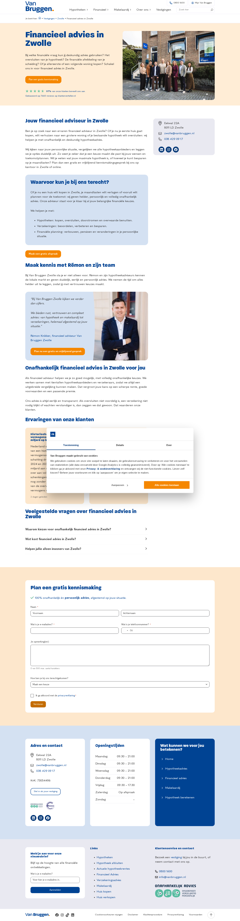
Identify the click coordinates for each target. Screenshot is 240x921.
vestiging (176, 857)
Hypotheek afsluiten (110, 863)
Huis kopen (104, 891)
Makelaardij (121, 9)
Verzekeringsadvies (109, 880)
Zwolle (60, 19)
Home (169, 759)
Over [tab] (169, 445)
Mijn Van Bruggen (203, 3)
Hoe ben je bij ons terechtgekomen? (49, 678)
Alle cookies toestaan (167, 485)
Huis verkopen (106, 897)
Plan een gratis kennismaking (43, 79)
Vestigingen (49, 19)
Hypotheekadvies (176, 768)
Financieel (99, 9)
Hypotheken (77, 9)
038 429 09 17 (173, 139)
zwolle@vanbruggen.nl (179, 133)
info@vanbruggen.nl (172, 877)
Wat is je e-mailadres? (42, 624)
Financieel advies (176, 778)
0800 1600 (179, 3)
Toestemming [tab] (71, 445)
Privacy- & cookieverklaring (103, 468)
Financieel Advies (108, 874)
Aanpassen (117, 485)
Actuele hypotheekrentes (113, 868)
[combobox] (125, 631)
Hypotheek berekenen (179, 797)
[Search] (212, 10)
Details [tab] (120, 445)
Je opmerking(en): (40, 642)
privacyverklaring (66, 696)
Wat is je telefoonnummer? (136, 624)
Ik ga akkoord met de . (56, 696)
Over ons (142, 9)
